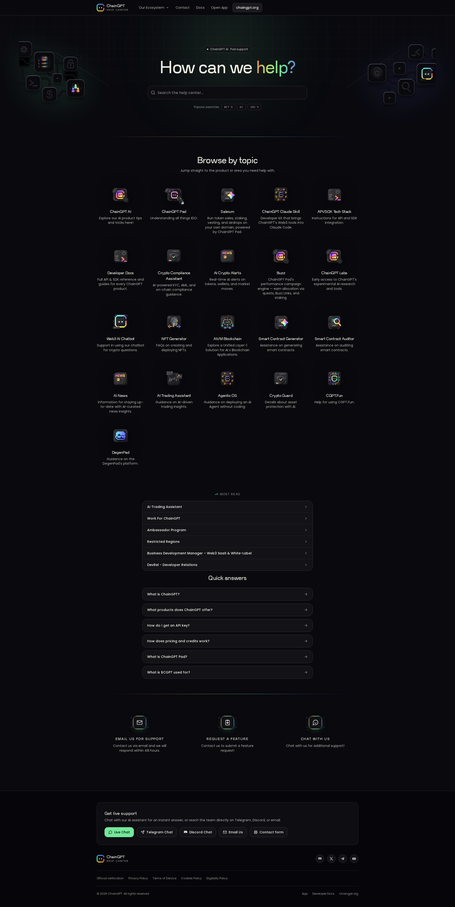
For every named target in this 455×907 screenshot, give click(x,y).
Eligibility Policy (217, 878)
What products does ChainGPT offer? (180, 609)
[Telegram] (342, 858)
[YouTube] (354, 858)
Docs (200, 7)
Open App (219, 7)
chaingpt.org (247, 7)
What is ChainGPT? (163, 594)
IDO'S (254, 107)
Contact (183, 7)
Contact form (271, 832)
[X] (331, 858)
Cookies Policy (191, 878)
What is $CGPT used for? (168, 672)
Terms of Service (164, 878)
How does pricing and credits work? (178, 641)
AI (241, 107)
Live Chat (122, 832)
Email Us (236, 832)
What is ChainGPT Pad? (167, 656)
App (305, 894)
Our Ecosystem (151, 7)
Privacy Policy (138, 878)
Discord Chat (200, 832)
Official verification (110, 878)
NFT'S (228, 107)
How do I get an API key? (168, 625)
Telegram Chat (159, 832)
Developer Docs (323, 894)
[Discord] (320, 858)
